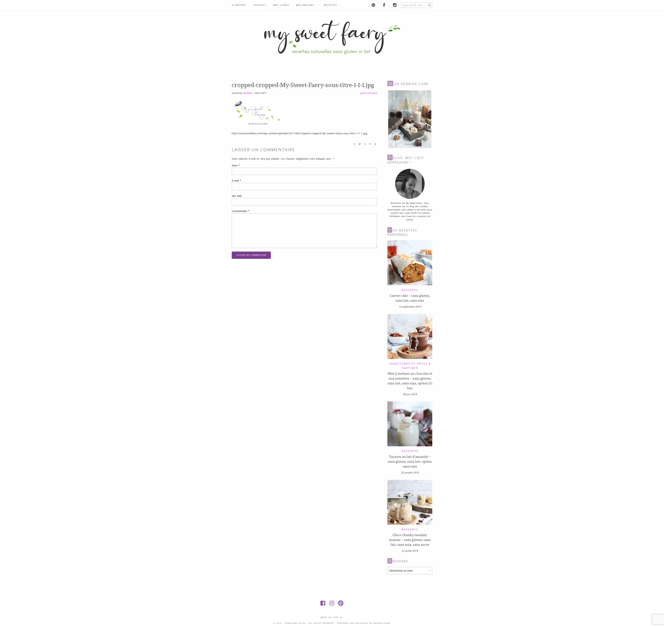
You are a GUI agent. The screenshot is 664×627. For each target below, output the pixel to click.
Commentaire (241, 211)
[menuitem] (241, 5)
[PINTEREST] (374, 5)
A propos (239, 5)
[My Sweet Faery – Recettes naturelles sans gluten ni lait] (332, 41)
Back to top (329, 617)
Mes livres (281, 5)
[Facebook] (323, 603)
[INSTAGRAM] (395, 5)
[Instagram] (332, 603)
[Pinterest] (341, 603)
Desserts (410, 290)
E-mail (236, 180)
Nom (236, 165)
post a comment (368, 93)
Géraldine (247, 93)
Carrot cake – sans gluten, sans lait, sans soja (410, 298)
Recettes (330, 5)
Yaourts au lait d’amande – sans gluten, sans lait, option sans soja (410, 461)
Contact (259, 5)
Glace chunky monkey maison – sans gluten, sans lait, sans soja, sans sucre (410, 539)
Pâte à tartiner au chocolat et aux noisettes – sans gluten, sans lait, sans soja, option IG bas (410, 381)
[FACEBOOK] (385, 5)
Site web (237, 195)
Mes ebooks (305, 5)
